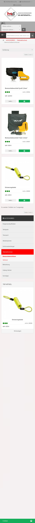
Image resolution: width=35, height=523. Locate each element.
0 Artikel (5, 521)
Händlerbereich (25, 2)
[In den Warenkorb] (24, 101)
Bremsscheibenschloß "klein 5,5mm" (16, 138)
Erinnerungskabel (10, 187)
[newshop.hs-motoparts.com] (17, 14)
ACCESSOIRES (9, 218)
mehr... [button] (11, 101)
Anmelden (18, 5)
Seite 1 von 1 (28, 54)
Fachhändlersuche (11, 2)
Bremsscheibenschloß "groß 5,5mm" (16, 88)
